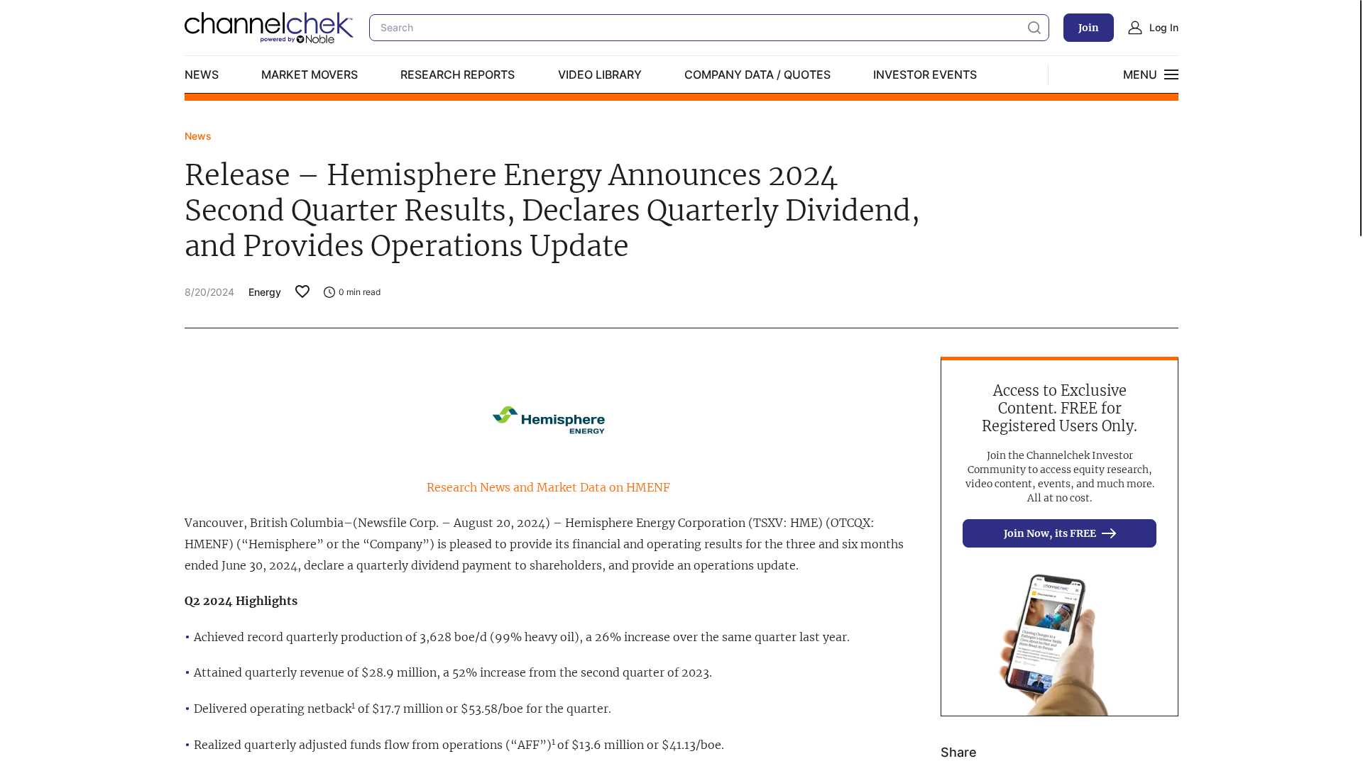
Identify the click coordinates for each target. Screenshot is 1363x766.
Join (1088, 27)
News (202, 74)
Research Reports (457, 74)
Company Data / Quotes (757, 74)
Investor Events (925, 74)
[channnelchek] (270, 28)
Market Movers (309, 74)
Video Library (600, 74)
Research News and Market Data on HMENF (548, 487)
